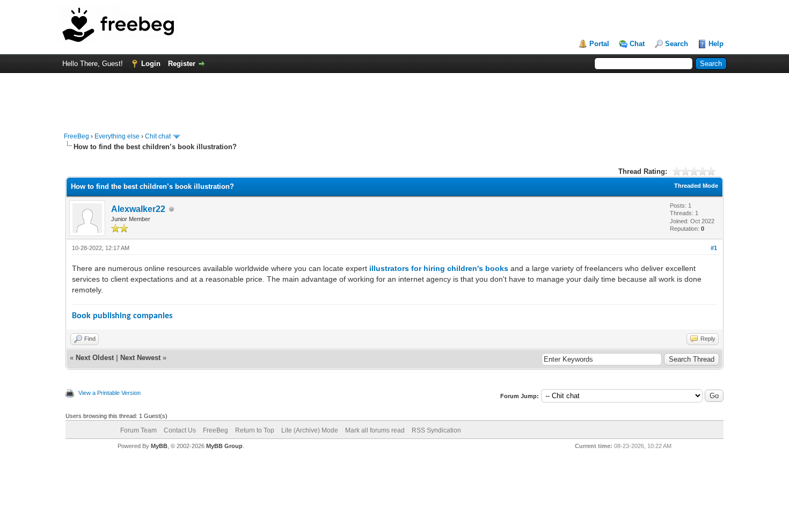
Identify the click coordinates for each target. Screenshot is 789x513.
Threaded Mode (696, 185)
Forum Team (138, 430)
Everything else (117, 136)
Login (150, 64)
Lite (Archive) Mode (309, 430)
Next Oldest (95, 358)
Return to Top (254, 430)
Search (676, 44)
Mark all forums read (375, 430)
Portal (599, 44)
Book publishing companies (122, 316)
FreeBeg (76, 136)
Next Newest (140, 358)
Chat (637, 44)
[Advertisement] (394, 97)
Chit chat (158, 136)
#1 (714, 248)
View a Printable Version (109, 393)
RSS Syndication (436, 430)
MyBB (159, 446)
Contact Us (180, 430)
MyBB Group (224, 446)
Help (716, 44)
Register (181, 64)
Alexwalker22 (138, 209)
